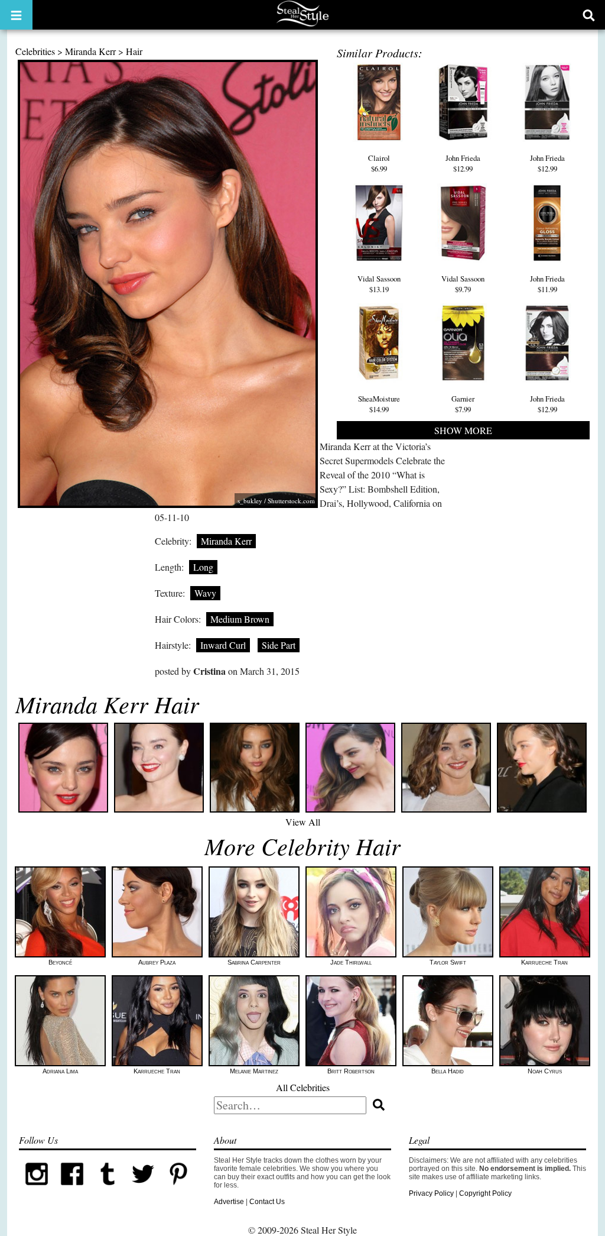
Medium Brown (239, 619)
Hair (134, 51)
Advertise (229, 1202)
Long (203, 567)
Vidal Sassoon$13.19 (379, 284)
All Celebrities (303, 1087)
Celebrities (35, 51)
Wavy (205, 593)
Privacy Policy (431, 1193)
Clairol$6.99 (379, 163)
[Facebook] (72, 1189)
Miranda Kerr (90, 51)
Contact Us (267, 1202)
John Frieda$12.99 (462, 163)
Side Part (278, 645)
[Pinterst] (178, 1189)
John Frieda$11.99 (547, 284)
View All (302, 822)
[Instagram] (36, 1189)
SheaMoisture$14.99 (379, 404)
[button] (16, 15)
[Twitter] (143, 1189)
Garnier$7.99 (462, 404)
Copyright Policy (485, 1193)
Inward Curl (223, 645)
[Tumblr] (107, 1189)
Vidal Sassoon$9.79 (462, 284)
